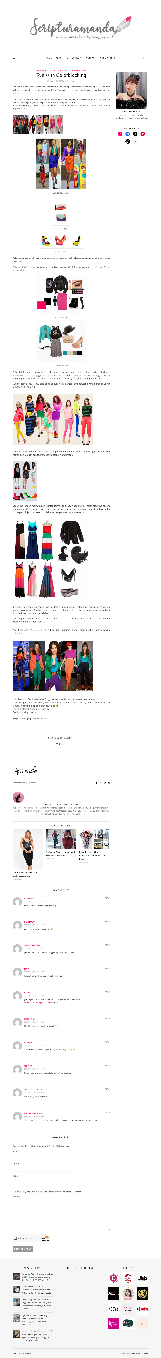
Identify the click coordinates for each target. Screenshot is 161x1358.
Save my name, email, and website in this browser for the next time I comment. (47, 1191)
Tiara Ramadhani (33, 1089)
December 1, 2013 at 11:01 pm (34, 972)
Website (16, 1176)
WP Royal (27, 1353)
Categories (73, 58)
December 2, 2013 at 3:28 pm (34, 1069)
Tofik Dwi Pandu (32, 945)
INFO (61, 71)
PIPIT (26, 969)
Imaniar (28, 1042)
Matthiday (29, 1019)
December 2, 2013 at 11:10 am (34, 1022)
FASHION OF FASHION (46, 71)
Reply (107, 898)
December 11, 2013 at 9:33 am (34, 1116)
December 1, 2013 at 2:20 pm (34, 925)
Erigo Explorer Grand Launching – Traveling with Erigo (92, 855)
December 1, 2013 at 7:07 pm (34, 948)
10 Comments (69, 81)
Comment (17, 1196)
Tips (84, 71)
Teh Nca (28, 1066)
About (59, 58)
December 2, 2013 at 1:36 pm (34, 1045)
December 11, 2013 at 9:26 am (34, 1092)
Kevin (27, 992)
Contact (91, 58)
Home (49, 58)
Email (16, 1163)
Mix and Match (73, 71)
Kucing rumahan (33, 1113)
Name (16, 1151)
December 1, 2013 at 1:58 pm (34, 901)
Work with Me (107, 58)
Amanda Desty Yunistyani (25, 782)
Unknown (29, 898)
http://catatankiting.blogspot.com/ (39, 1002)
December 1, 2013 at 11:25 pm (34, 995)
